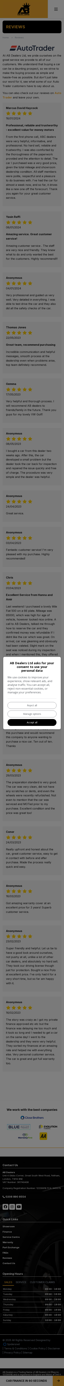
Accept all (32, 722)
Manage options (32, 713)
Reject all (32, 705)
